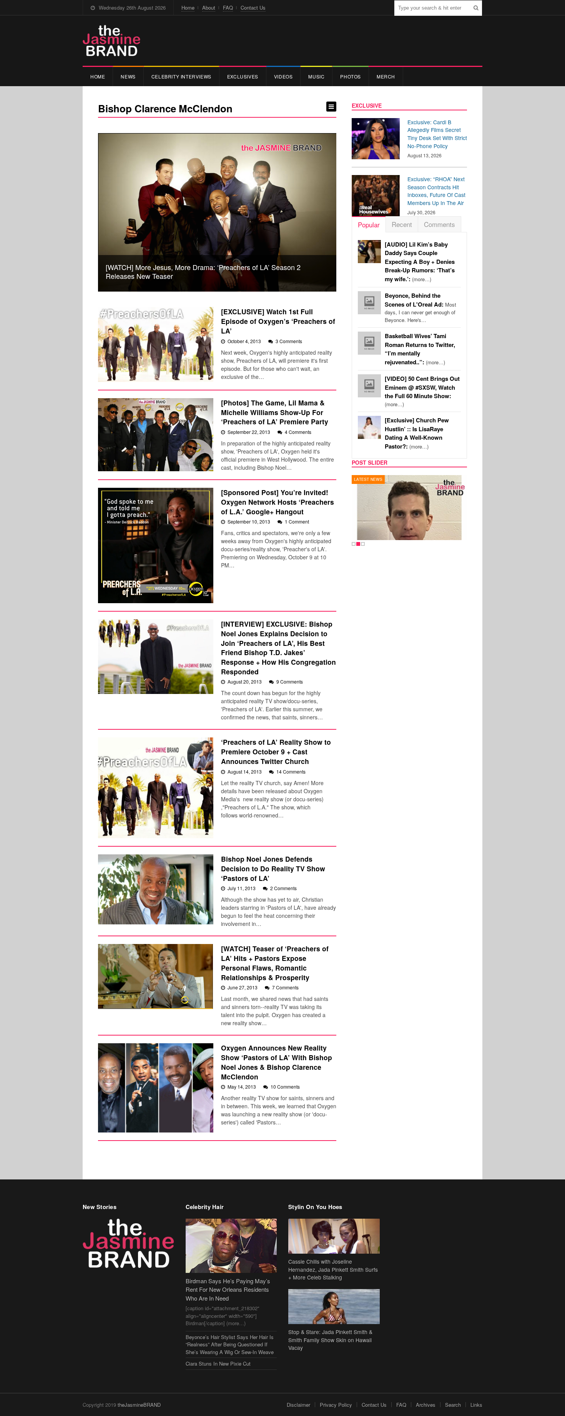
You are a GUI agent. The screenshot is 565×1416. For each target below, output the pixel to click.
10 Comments (285, 1086)
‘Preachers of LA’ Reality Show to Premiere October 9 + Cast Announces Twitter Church (276, 751)
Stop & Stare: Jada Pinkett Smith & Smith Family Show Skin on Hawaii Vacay (330, 1340)
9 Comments (289, 681)
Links (476, 1404)
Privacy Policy (336, 1404)
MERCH (386, 76)
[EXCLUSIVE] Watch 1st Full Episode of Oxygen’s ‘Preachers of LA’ (278, 321)
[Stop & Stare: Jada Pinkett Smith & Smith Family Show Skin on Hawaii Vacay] (334, 1306)
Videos (283, 76)
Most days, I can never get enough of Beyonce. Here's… (420, 308)
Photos (350, 76)
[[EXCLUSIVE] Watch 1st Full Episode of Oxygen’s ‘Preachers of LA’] (155, 344)
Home (187, 7)
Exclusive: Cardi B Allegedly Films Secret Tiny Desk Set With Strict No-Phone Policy (437, 134)
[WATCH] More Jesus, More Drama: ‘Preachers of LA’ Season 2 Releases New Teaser (203, 271)
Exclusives (242, 76)
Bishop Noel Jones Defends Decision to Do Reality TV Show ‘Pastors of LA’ (273, 868)
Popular (369, 224)
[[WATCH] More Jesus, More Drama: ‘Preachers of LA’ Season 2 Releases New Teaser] (217, 212)
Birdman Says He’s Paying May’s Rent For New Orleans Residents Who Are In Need (228, 1289)
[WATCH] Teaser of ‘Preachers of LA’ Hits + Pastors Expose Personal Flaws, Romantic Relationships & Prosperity (275, 963)
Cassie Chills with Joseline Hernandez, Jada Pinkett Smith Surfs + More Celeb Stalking (333, 1269)
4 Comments (298, 432)
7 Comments (285, 987)
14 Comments (291, 771)
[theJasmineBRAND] (111, 40)
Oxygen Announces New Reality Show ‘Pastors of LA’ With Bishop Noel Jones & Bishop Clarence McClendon (276, 1062)
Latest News (368, 479)
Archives (425, 1404)
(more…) (420, 262)
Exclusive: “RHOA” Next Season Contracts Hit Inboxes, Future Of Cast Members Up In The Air (436, 191)
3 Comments (289, 341)
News (128, 76)
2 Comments (283, 888)
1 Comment (297, 521)
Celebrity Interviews (181, 76)
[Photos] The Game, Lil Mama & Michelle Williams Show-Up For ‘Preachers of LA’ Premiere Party (274, 412)
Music (316, 76)
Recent (402, 224)
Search (453, 1404)
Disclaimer (298, 1404)
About (208, 7)
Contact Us (253, 7)
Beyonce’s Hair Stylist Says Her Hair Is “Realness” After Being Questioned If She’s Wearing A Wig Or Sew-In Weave (230, 1344)
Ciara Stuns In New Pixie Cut (218, 1363)
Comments (439, 224)
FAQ (228, 7)
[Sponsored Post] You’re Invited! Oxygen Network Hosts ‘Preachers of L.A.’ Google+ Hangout (277, 501)
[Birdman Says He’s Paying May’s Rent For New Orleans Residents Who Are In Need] (231, 1246)
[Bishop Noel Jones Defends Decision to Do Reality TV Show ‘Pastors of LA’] (155, 889)
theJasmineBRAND (139, 1404)
